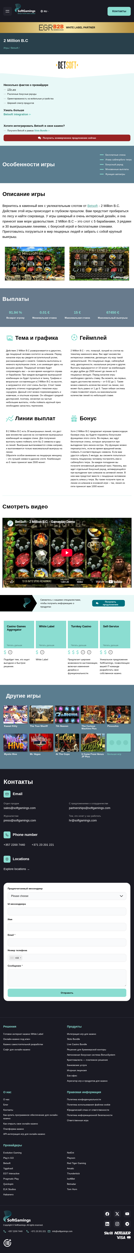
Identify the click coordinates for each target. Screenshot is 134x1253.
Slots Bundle (73, 1039)
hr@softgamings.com (83, 820)
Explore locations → (17, 869)
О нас (6, 1099)
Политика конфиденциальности (84, 1099)
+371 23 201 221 (43, 844)
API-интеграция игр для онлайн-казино (24, 1134)
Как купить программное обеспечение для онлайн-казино (30, 1117)
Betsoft (14, 48)
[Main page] (26, 8)
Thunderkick (73, 1173)
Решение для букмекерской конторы (86, 1049)
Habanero (8, 1194)
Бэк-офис (72, 1075)
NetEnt (70, 1152)
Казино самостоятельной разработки (23, 1044)
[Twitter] (117, 1213)
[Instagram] (117, 1223)
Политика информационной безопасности (89, 1115)
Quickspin (8, 1184)
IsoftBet (71, 1178)
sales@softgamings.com (20, 808)
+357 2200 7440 (14, 844)
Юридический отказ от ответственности (88, 1110)
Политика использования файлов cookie (88, 1104)
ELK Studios (9, 1189)
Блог (5, 1104)
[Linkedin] (107, 1223)
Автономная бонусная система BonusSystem (91, 1054)
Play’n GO (8, 1158)
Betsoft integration (16, 114)
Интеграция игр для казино (81, 1034)
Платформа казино (13, 1129)
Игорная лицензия (77, 1070)
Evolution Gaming (12, 1152)
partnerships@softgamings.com (89, 808)
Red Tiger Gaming (76, 1163)
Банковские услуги (77, 1065)
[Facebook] (107, 1213)
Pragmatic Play (11, 1178)
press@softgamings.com (20, 820)
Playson (71, 1158)
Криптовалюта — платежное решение (87, 1060)
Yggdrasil (8, 1168)
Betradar (71, 1184)
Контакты (119, 11)
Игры (6, 48)
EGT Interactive (11, 1173)
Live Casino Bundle (77, 1044)
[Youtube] (127, 1213)
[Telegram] (127, 1223)
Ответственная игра (77, 1120)
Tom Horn (72, 1189)
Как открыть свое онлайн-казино (20, 1123)
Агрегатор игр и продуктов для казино (87, 1081)
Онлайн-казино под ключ (16, 1039)
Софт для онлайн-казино (16, 1049)
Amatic (70, 1168)
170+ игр (11, 90)
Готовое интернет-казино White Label (23, 1034)
